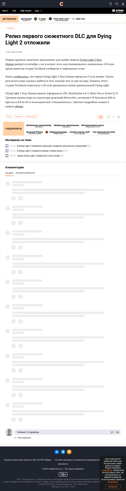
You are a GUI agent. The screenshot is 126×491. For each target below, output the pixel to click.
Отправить (118, 432)
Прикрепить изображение (112, 432)
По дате (9, 173)
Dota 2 (5, 11)
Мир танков (26, 11)
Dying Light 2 (31, 116)
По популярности (25, 173)
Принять (113, 487)
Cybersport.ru (56, 487)
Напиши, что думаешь (28, 432)
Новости (19, 116)
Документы (63, 464)
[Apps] (111, 4)
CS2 (14, 11)
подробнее (107, 470)
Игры (9, 116)
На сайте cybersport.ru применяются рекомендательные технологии (84, 460)
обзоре (19, 106)
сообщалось (21, 76)
